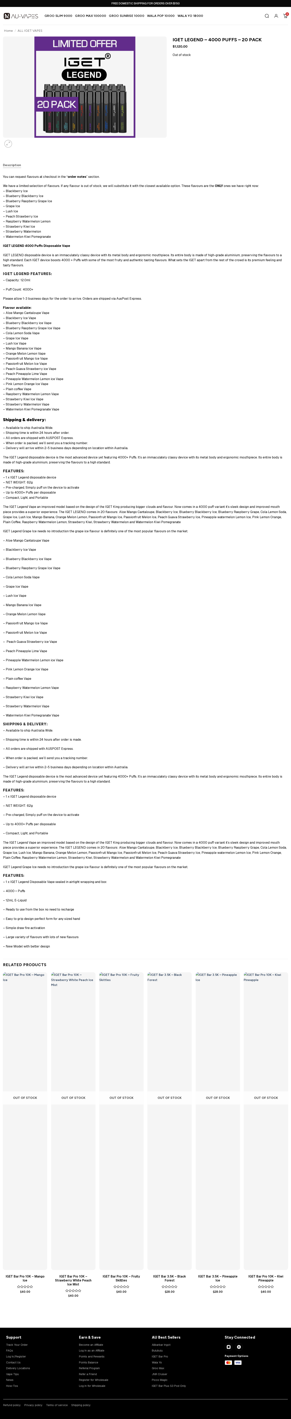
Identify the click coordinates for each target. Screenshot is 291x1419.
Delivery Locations (18, 1368)
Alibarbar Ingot (161, 1345)
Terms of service (57, 1405)
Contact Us (13, 1362)
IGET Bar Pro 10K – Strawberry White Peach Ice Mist (73, 1280)
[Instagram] (229, 1347)
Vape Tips (12, 1374)
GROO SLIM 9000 (58, 16)
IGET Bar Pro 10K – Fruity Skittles (121, 1278)
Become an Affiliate (91, 1345)
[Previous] (5, 1309)
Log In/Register (16, 1356)
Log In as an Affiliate (91, 1350)
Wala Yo (157, 1362)
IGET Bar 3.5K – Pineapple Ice (218, 1278)
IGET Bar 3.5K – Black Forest (169, 1278)
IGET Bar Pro (160, 1356)
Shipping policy (81, 1405)
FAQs (9, 1350)
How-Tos (12, 1386)
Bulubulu (157, 1350)
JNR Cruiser (159, 1374)
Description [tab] (12, 165)
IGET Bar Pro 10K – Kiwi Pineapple (265, 1278)
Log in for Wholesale (92, 1386)
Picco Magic (159, 1380)
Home (8, 31)
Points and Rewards (92, 1356)
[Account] (276, 16)
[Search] (267, 16)
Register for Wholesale (93, 1380)
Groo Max (158, 1368)
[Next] (18, 141)
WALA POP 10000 (161, 16)
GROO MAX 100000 (90, 16)
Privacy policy (33, 1405)
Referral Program (89, 1368)
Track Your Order (17, 1345)
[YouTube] (239, 1347)
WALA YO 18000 (190, 16)
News (9, 1380)
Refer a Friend (88, 1374)
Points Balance (88, 1362)
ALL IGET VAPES (30, 31)
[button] (8, 144)
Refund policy (12, 1405)
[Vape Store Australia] (21, 16)
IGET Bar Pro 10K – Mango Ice (25, 1278)
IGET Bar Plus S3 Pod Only (169, 1386)
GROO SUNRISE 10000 (126, 16)
